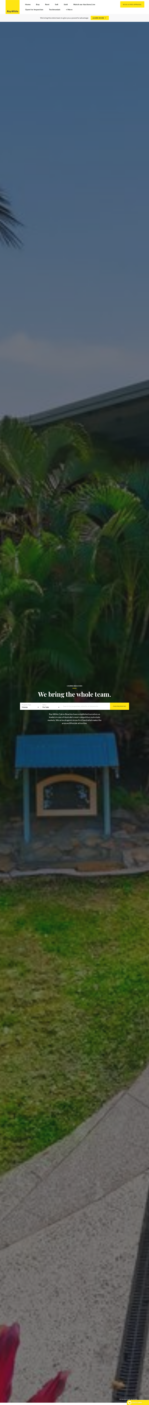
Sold (66, 4)
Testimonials (54, 9)
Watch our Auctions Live (84, 4)
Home (27, 4)
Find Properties (119, 706)
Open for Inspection (34, 9)
